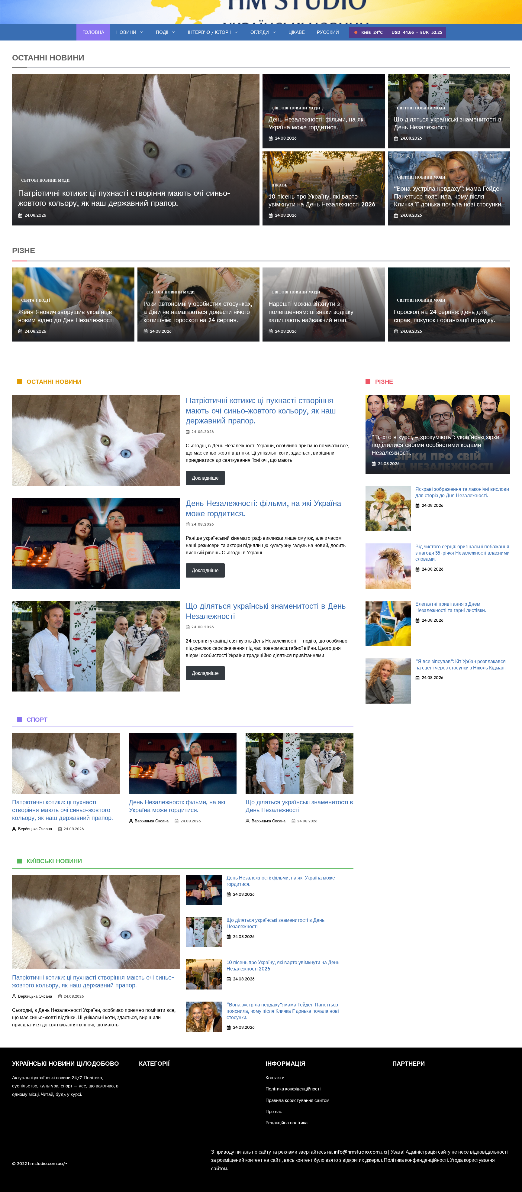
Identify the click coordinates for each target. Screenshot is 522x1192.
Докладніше (205, 478)
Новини (126, 32)
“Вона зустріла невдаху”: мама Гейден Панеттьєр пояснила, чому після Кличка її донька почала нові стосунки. (448, 196)
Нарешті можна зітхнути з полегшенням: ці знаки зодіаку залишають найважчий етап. (311, 312)
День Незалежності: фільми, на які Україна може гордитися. (317, 123)
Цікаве (296, 32)
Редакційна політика (287, 1123)
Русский (328, 32)
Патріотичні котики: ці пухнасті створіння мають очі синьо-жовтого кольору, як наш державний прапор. (124, 198)
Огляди (259, 32)
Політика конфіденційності (293, 1089)
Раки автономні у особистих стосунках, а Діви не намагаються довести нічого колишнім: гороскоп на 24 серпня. (197, 312)
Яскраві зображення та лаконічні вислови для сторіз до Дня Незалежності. (462, 492)
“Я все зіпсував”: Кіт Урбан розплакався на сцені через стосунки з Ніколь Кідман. (460, 664)
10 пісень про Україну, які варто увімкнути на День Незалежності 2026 (322, 200)
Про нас (274, 1111)
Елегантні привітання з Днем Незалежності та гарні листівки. (450, 607)
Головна (93, 32)
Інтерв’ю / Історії (209, 32)
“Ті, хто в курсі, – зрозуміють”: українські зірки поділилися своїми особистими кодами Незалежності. (435, 444)
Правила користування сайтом (297, 1100)
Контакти (275, 1077)
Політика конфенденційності (416, 1160)
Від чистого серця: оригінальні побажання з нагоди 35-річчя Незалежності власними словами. (462, 552)
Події (162, 32)
